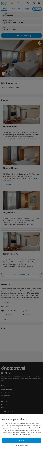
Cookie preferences (21, 445)
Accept (21, 440)
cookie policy (26, 434)
